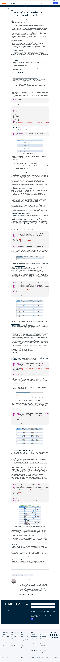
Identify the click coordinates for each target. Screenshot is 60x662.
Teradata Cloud (13, 636)
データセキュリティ (34, 641)
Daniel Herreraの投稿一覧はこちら (26, 594)
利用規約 (47, 657)
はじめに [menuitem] (49, 3)
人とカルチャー (42, 643)
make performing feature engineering (35, 49)
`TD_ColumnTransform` (20, 266)
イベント (41, 648)
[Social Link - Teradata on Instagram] (55, 637)
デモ (31, 647)
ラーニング (32, 643)
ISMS (51, 657)
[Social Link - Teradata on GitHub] (52, 635)
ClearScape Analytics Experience (20, 74)
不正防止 (22, 642)
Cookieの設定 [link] (38, 657)
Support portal (33, 650)
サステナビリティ (43, 641)
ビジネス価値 (4, 643)
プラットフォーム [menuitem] (20, 3)
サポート (54, 0)
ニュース (41, 652)
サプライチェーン (24, 643)
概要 (12, 634)
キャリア (41, 647)
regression (16, 53)
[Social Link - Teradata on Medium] (55, 635)
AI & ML (26, 575)
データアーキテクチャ (34, 638)
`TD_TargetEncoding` (15, 324)
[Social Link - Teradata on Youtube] (50, 637)
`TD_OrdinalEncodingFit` (21, 223)
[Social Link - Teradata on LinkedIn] (50, 635)
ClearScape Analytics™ (27, 46)
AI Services (13, 645)
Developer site (33, 648)
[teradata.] (5, 3)
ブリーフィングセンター (44, 650)
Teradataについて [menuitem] (39, 3)
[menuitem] (45, 3)
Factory (12, 638)
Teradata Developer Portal (28, 562)
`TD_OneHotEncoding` (16, 325)
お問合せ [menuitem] (55, 3)
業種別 (22, 634)
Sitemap (22, 657)
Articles (31, 575)
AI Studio (12, 641)
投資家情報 (42, 654)
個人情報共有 (32, 657)
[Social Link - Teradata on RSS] (57, 637)
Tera (12, 643)
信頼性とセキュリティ (5, 636)
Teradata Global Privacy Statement (48, 615)
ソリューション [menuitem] (26, 3)
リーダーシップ (42, 638)
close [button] (58, 6)
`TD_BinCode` (31, 327)
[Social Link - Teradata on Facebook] (52, 637)
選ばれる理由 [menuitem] (13, 3)
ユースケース (23, 645)
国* (31, 605)
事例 (2, 638)
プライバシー (26, 657)
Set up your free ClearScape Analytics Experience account (25, 78)
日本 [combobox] (56, 0)
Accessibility (55, 657)
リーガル (43, 657)
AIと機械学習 (33, 634)
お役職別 (3, 634)
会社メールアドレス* (35, 604)
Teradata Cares (42, 645)
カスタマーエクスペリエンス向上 (17, 575)
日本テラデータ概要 (43, 636)
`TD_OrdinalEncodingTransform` (34, 223)
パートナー (22, 647)
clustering (30, 334)
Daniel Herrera (17, 21)
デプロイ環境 (4, 645)
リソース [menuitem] (32, 3)
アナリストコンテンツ (5, 641)
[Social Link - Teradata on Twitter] (57, 635)
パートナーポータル (24, 649)
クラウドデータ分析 (34, 636)
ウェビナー (32, 645)
